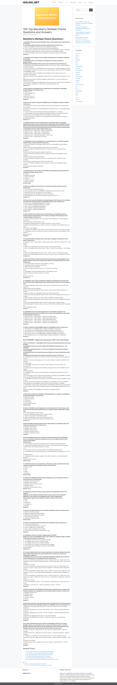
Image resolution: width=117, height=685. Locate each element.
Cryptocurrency (79, 66)
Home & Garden (79, 84)
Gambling (78, 78)
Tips (77, 97)
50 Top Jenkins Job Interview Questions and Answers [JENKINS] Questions (84, 23)
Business (54, 2)
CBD (77, 64)
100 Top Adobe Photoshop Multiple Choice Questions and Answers (38, 665)
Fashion (77, 72)
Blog (77, 58)
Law (77, 86)
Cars (85, 2)
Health (77, 82)
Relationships (79, 91)
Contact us (91, 2)
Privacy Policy (73, 2)
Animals (77, 53)
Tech (66, 2)
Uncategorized (79, 101)
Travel (77, 99)
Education (61, 2)
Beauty (77, 55)
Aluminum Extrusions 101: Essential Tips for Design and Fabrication (83, 28)
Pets (77, 89)
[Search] (91, 10)
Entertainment (79, 70)
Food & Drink (79, 76)
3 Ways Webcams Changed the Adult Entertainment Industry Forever (83, 34)
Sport (77, 93)
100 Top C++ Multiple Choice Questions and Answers (36, 663)
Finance (77, 74)
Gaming (80, 2)
